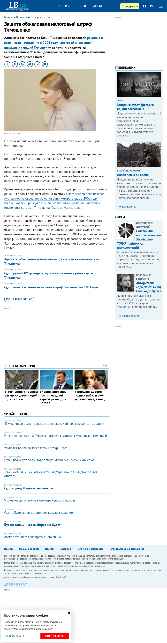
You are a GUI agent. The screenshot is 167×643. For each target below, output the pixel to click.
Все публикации (126, 207)
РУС (152, 6)
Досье (98, 6)
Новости (60, 6)
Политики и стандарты (90, 548)
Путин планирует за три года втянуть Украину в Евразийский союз (49, 460)
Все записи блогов (128, 316)
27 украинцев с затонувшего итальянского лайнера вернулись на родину (54, 423)
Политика (21, 17)
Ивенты (49, 548)
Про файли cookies (14, 635)
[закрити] (69, 613)
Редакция (65, 548)
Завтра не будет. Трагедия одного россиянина (135, 107)
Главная (8, 17)
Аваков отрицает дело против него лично (32, 537)
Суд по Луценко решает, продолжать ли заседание (38, 512)
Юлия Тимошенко (19, 299)
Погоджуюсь (54, 636)
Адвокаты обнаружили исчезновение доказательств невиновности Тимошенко (51, 261)
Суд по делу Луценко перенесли (28, 488)
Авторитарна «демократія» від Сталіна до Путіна (148, 287)
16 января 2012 (37, 17)
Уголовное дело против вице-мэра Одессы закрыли (39, 500)
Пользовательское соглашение (126, 548)
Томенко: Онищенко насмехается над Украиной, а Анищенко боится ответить (50, 474)
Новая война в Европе (133, 175)
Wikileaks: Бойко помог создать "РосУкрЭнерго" (36, 448)
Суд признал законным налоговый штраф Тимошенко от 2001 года (51, 287)
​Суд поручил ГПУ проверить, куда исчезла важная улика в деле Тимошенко (48, 275)
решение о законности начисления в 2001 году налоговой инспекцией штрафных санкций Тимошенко (53, 43)
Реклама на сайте (29, 548)
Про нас (8, 548)
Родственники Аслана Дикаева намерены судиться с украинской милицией (55, 436)
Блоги (81, 6)
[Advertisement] (56, 333)
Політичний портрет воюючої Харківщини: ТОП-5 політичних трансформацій (139, 239)
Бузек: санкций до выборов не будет (32, 524)
